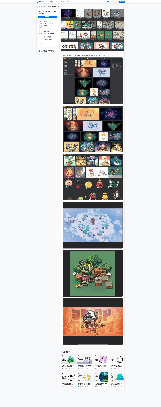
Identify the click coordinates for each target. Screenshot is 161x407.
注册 (116, 1)
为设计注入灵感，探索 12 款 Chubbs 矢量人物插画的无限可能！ (101, 366)
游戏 (44, 43)
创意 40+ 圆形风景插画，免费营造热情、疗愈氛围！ (101, 384)
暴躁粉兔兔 (46, 21)
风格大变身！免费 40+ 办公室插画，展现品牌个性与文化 (84, 366)
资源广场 (51, 1)
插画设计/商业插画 (48, 39)
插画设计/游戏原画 (48, 35)
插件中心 (56, 1)
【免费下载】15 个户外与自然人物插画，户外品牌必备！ (68, 366)
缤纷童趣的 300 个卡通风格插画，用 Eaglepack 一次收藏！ (84, 384)
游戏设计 (43, 6)
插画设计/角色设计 (48, 37)
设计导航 (62, 1)
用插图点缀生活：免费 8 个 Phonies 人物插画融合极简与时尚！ (117, 366)
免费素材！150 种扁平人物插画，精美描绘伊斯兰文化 (116, 384)
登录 (113, 1)
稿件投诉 (52, 33)
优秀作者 (67, 1)
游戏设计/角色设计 (48, 36)
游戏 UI (40, 43)
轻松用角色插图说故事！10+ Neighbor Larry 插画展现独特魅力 (68, 384)
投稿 (123, 1)
